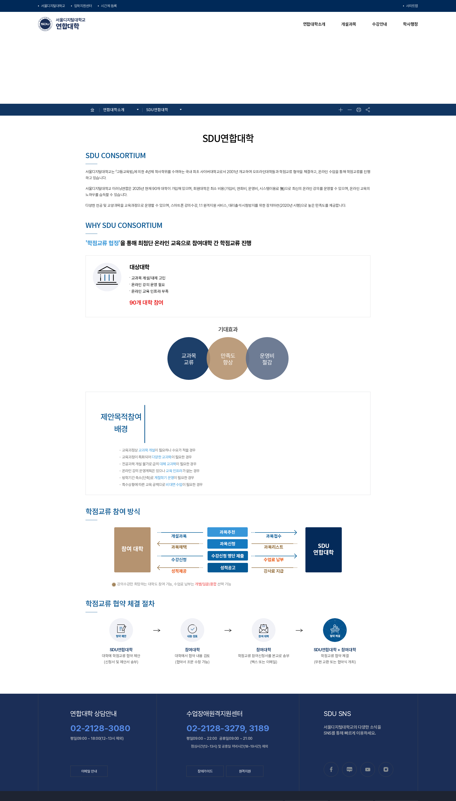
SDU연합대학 (157, 109)
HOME (92, 110)
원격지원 (245, 771)
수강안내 (379, 24)
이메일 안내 (89, 771)
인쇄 (358, 110)
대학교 (53, 6)
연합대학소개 (314, 24)
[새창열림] (331, 769)
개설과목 (348, 24)
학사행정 (410, 24)
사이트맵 (412, 6)
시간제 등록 (109, 6)
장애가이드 (205, 771)
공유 (367, 110)
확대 (340, 110)
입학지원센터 (83, 6)
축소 (349, 110)
